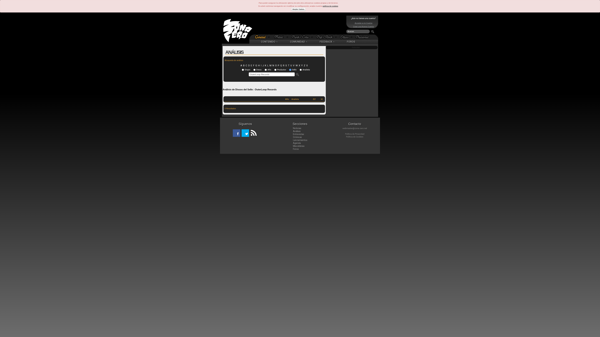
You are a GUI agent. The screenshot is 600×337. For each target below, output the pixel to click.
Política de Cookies (354, 137)
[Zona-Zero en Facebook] (236, 133)
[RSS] (253, 133)
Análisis (297, 131)
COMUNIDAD (298, 41)
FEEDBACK (326, 41)
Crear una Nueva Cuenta (363, 26)
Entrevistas (298, 134)
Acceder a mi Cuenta (363, 23)
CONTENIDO (268, 41)
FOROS (351, 41)
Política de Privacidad (354, 134)
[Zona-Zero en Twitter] (245, 133)
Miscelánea (298, 146)
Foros (296, 149)
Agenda (297, 143)
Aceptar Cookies (298, 9)
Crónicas (297, 137)
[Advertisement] (299, 25)
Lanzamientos (300, 140)
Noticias (297, 128)
